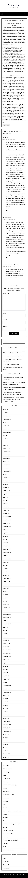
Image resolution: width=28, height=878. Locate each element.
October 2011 (6, 581)
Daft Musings (14, 5)
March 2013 (6, 546)
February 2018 (6, 455)
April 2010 (5, 637)
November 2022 (7, 416)
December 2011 (7, 578)
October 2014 (6, 490)
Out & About (6, 814)
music (4, 804)
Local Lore (5, 801)
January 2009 (6, 682)
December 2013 (7, 516)
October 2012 (6, 555)
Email (5, 320)
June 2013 (5, 536)
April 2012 (5, 572)
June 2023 (5, 412)
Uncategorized (6, 846)
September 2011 (7, 585)
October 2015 (6, 481)
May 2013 (5, 539)
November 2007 (7, 724)
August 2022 (6, 422)
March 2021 (6, 425)
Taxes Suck (5, 837)
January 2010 (6, 646)
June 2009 (5, 666)
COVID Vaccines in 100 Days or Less (11, 364)
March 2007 (6, 750)
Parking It (5, 817)
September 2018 (7, 451)
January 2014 (6, 513)
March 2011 (6, 604)
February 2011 (6, 607)
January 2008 (6, 718)
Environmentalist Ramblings (9, 785)
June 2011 (5, 594)
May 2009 (5, 669)
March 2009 (6, 676)
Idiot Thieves (6, 798)
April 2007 (5, 747)
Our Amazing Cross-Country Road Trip (12, 811)
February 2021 (6, 429)
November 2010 (7, 617)
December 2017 (7, 458)
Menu (25, 14)
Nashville (5, 807)
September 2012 (7, 559)
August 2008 (6, 695)
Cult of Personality (7, 768)
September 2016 (7, 471)
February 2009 (6, 679)
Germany (5, 788)
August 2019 (6, 445)
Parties (4, 820)
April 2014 (5, 503)
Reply (7, 210)
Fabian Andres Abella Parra (10, 264)
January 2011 (6, 611)
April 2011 (5, 601)
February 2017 (6, 464)
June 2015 (5, 484)
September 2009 (7, 656)
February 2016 (6, 477)
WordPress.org (6, 868)
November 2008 (7, 689)
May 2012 (5, 568)
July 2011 (5, 591)
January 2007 (6, 757)
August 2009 (6, 659)
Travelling (5, 843)
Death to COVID (7, 778)
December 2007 (7, 721)
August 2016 (6, 474)
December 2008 (7, 685)
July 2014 (5, 497)
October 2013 (6, 523)
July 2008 (5, 698)
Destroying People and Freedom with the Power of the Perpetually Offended (13, 399)
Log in (4, 858)
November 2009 (7, 653)
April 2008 (5, 708)
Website (5, 326)
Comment (6, 293)
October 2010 (6, 620)
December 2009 (7, 650)
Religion (5, 827)
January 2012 (6, 575)
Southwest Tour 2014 (8, 833)
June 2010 (5, 630)
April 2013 (5, 542)
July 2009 (5, 663)
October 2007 (6, 728)
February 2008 (6, 715)
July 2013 (5, 533)
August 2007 (6, 734)
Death (4, 775)
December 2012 (7, 549)
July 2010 (5, 627)
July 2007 (5, 737)
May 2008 (5, 705)
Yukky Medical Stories (8, 850)
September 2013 (7, 526)
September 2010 (7, 624)
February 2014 (6, 510)
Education (5, 781)
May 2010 (5, 633)
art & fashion (6, 765)
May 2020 (5, 435)
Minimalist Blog (22, 874)
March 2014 (6, 507)
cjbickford (14, 25)
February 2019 (6, 448)
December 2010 (7, 614)
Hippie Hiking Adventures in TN (11, 384)
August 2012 (6, 562)
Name (5, 313)
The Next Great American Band (10, 840)
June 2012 (5, 565)
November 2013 (7, 520)
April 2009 (5, 672)
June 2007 (5, 741)
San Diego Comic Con (8, 830)
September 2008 (7, 692)
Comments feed (6, 864)
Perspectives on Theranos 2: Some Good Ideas (14, 356)
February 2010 (6, 643)
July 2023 (5, 409)
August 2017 (6, 461)
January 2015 (6, 487)
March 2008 (6, 711)
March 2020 (6, 438)
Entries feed (6, 861)
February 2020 (6, 442)
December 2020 (7, 432)
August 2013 (6, 529)
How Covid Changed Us (8, 794)
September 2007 (7, 731)
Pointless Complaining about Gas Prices (12, 824)
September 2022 (7, 419)
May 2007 (5, 744)
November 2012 (7, 552)
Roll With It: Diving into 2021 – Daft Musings (14, 382)
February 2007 (6, 754)
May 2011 (5, 598)
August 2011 (6, 588)
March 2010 (6, 640)
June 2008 (5, 702)
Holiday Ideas (6, 791)
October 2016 (6, 468)
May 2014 (5, 500)
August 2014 (6, 494)
